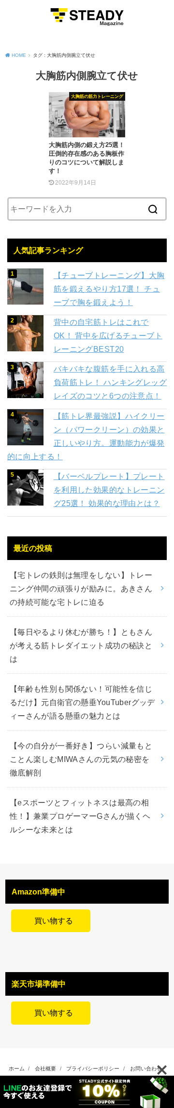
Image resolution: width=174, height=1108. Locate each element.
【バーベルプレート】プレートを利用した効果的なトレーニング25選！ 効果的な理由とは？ (109, 489)
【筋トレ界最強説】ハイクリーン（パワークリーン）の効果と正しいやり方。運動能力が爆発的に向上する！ (86, 436)
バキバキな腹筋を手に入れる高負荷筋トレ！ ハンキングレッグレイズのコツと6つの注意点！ (110, 382)
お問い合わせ (146, 1068)
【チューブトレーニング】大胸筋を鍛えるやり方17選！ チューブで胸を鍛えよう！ (109, 289)
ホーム (17, 1068)
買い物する (51, 921)
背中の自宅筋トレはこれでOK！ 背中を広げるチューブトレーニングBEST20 (108, 335)
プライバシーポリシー (92, 1068)
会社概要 (45, 1068)
